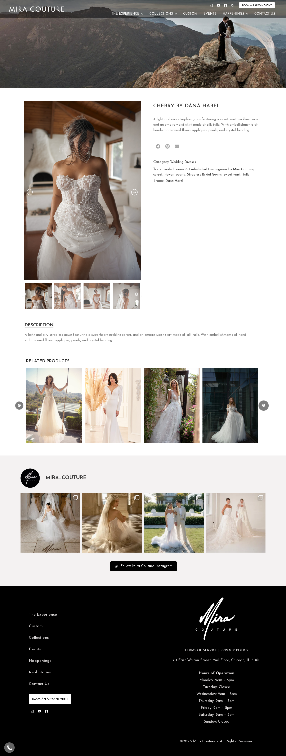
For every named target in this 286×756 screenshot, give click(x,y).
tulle (246, 174)
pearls (180, 174)
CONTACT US (264, 14)
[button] (127, 14)
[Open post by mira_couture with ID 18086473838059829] (174, 523)
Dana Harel (174, 181)
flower (169, 174)
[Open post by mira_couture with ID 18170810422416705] (112, 523)
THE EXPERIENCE (125, 14)
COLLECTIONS (161, 14)
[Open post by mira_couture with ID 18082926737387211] (235, 523)
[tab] (39, 324)
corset (157, 174)
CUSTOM (190, 14)
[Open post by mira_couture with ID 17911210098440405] (50, 523)
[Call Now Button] (9, 747)
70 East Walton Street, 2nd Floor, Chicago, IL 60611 (217, 660)
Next (136, 294)
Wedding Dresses (183, 162)
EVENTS (210, 14)
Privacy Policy (234, 650)
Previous (24, 294)
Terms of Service (201, 650)
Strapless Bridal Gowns (204, 174)
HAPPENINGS (233, 14)
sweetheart (232, 174)
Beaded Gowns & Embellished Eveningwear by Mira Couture (208, 169)
